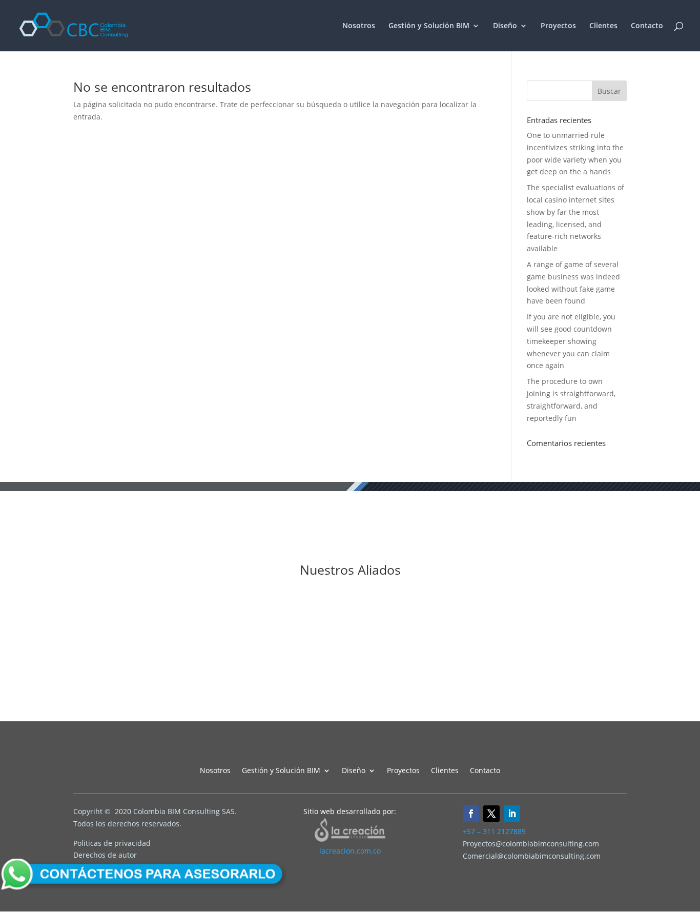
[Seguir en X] (491, 813)
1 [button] (299, 692)
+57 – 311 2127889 (494, 831)
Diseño (505, 26)
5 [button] (336, 692)
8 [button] (364, 692)
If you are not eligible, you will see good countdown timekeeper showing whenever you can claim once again (571, 341)
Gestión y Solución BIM (428, 26)
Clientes (603, 26)
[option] (99, 640)
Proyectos (558, 26)
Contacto (647, 26)
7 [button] (355, 692)
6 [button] (345, 692)
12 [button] (401, 692)
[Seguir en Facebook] (471, 813)
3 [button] (318, 692)
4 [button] (327, 692)
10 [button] (382, 692)
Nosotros (358, 26)
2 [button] (308, 692)
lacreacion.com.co (350, 851)
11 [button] (391, 692)
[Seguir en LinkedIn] (512, 813)
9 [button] (373, 692)
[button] (7, 645)
